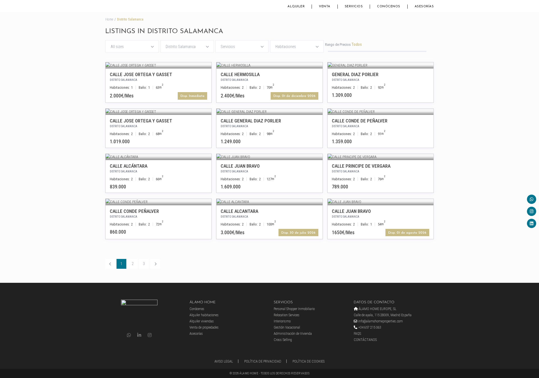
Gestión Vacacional (287, 327)
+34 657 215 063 (369, 327)
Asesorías (424, 6)
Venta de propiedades (204, 327)
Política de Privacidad (262, 361)
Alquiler (296, 6)
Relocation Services (287, 315)
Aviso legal (223, 361)
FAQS (357, 333)
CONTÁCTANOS (365, 340)
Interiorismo (282, 321)
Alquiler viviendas (201, 321)
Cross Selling (283, 340)
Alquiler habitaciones (204, 315)
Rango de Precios (338, 45)
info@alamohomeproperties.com (380, 321)
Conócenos (388, 6)
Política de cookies (309, 361)
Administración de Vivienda (293, 333)
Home (109, 19)
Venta (324, 6)
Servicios (354, 6)
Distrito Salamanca (123, 79)
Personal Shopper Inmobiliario (294, 309)
